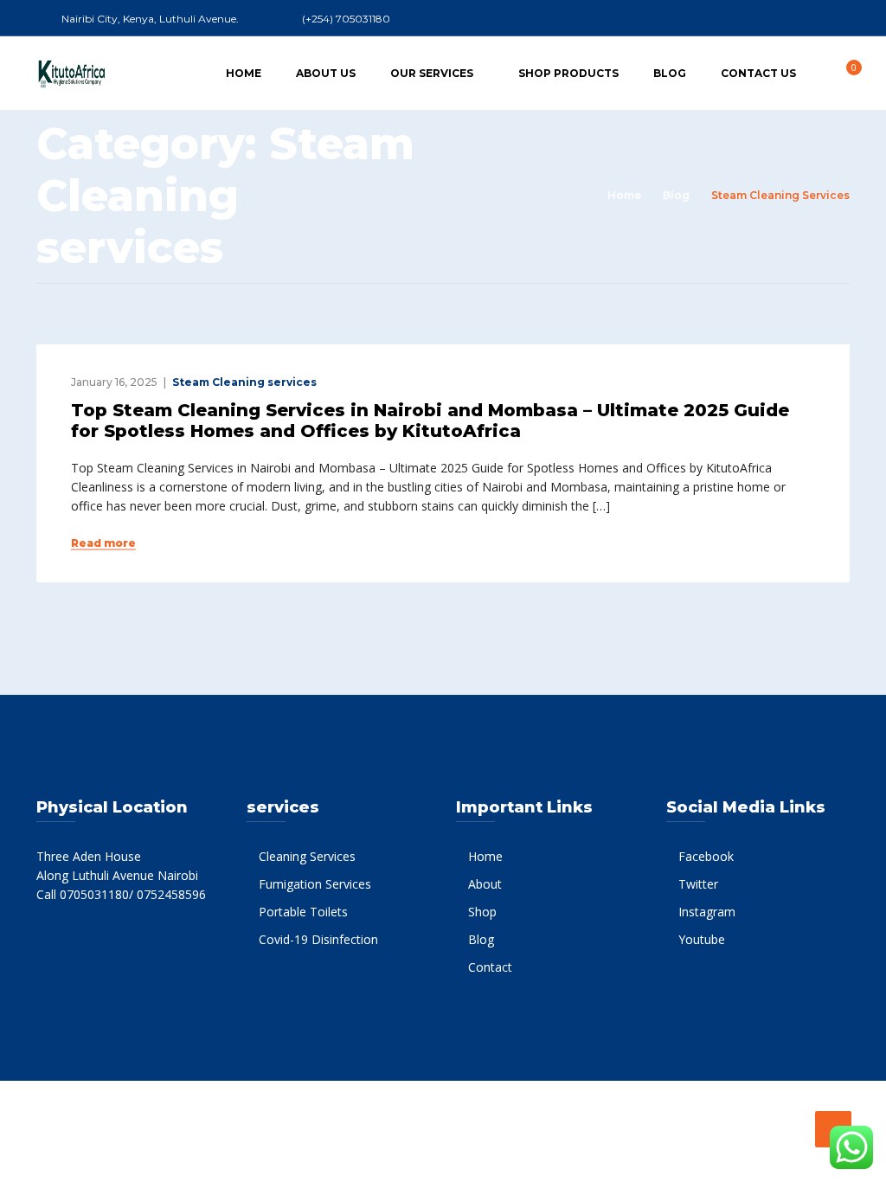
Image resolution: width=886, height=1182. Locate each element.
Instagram (706, 911)
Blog (669, 73)
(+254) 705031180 (346, 18)
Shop (482, 911)
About (485, 884)
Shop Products (568, 73)
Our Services (431, 73)
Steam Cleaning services (244, 382)
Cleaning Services (307, 856)
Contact (490, 967)
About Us (326, 73)
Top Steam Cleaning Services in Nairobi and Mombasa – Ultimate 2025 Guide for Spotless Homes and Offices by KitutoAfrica (430, 420)
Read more (103, 543)
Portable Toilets (303, 911)
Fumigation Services (315, 884)
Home (243, 73)
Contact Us (758, 73)
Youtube (701, 939)
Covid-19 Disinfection (318, 939)
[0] (844, 72)
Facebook (706, 856)
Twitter (698, 884)
